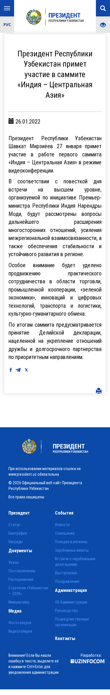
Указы (13, 562)
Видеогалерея (20, 631)
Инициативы (18, 602)
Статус (14, 524)
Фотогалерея (19, 622)
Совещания (64, 533)
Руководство (66, 610)
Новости (62, 524)
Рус (7, 24)
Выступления (66, 572)
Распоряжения (20, 579)
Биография (17, 533)
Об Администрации (71, 602)
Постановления (21, 570)
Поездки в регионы (71, 541)
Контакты (65, 638)
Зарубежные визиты (72, 550)
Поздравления (67, 581)
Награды (15, 541)
